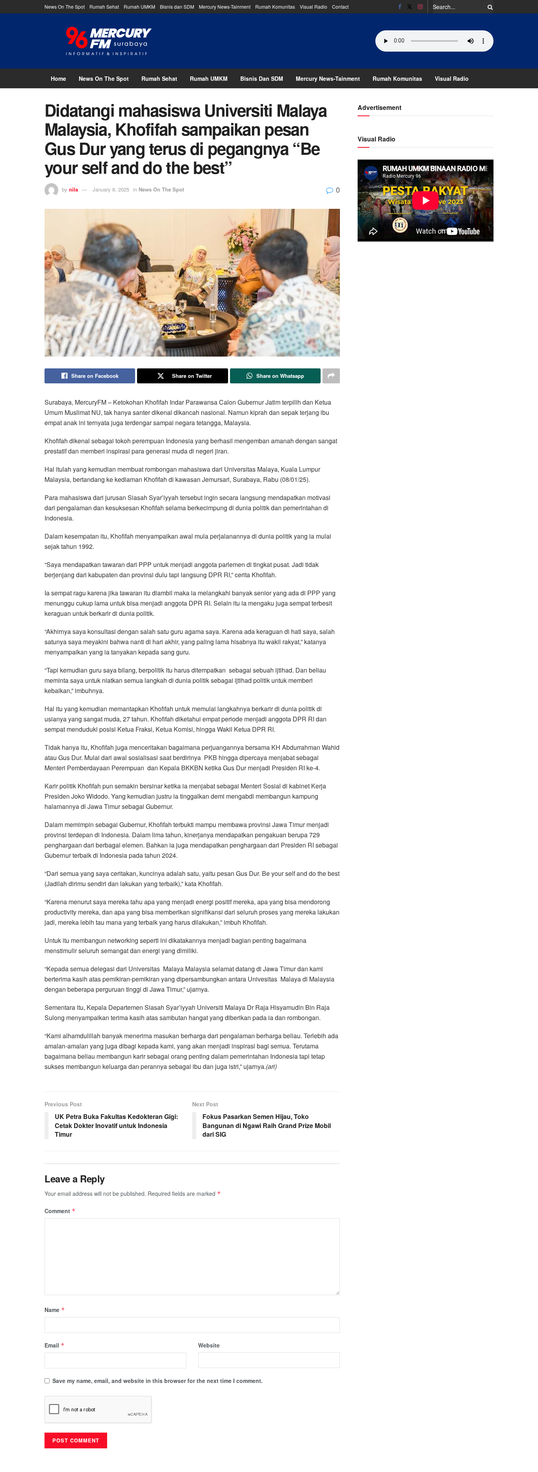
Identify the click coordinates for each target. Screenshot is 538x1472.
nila (73, 189)
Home (58, 78)
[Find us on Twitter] (409, 6)
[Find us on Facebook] (399, 6)
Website (209, 1345)
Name (55, 1310)
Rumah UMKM (139, 6)
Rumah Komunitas (275, 6)
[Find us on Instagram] (420, 6)
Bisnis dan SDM (177, 6)
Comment (60, 1211)
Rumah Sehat (104, 6)
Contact (340, 6)
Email (55, 1345)
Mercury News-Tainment (224, 6)
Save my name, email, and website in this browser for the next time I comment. (157, 1381)
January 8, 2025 (111, 189)
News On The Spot (65, 6)
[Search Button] (489, 6)
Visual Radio (313, 6)
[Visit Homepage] (109, 41)
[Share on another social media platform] (331, 375)
